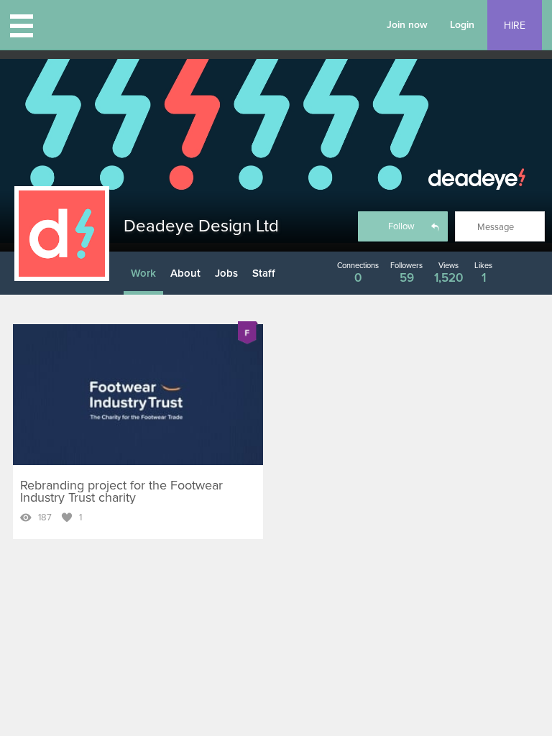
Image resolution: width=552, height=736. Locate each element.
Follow (401, 226)
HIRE (514, 25)
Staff (263, 273)
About (185, 273)
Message (495, 227)
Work (143, 273)
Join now (407, 25)
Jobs (226, 273)
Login (462, 25)
